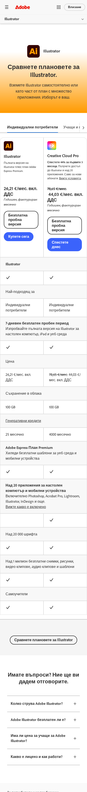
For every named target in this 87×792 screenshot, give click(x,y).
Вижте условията (70, 178)
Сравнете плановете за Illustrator (43, 640)
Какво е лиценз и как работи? (36, 757)
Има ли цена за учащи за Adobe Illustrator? (38, 738)
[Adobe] (22, 7)
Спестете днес (60, 244)
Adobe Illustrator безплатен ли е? (38, 720)
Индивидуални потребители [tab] (32, 127)
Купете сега (18, 236)
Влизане (74, 7)
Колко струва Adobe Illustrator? (37, 703)
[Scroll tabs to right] (83, 127)
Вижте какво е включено (26, 507)
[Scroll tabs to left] (3, 127)
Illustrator (11, 19)
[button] (58, 7)
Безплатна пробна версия (17, 219)
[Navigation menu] (6, 7)
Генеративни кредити (23, 421)
